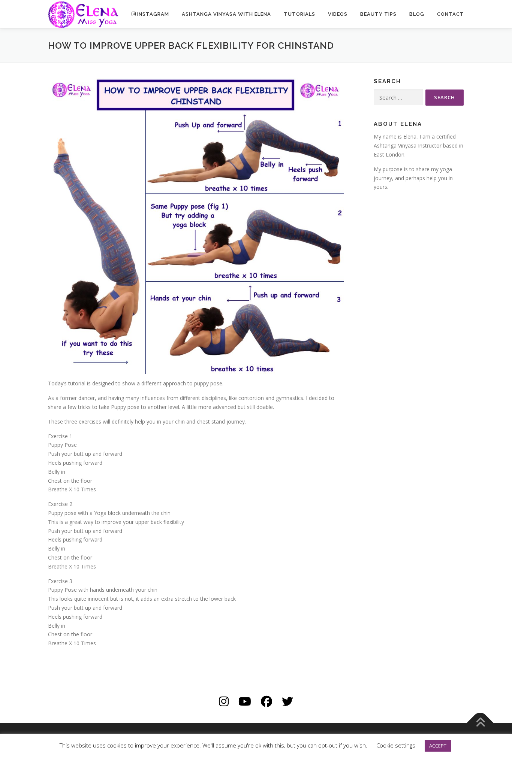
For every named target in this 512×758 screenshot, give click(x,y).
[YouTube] (244, 701)
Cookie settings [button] (395, 745)
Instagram (153, 14)
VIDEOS (337, 14)
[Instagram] (224, 701)
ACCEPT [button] (437, 745)
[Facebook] (266, 701)
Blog (416, 14)
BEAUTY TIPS (378, 14)
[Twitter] (287, 701)
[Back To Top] (480, 723)
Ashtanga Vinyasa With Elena (226, 14)
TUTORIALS (299, 14)
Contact (450, 14)
